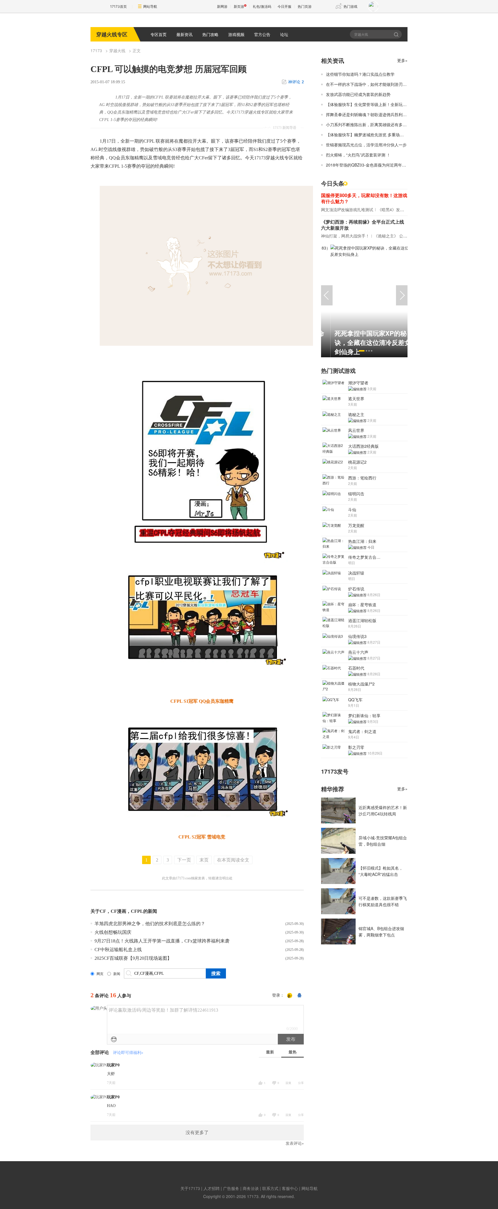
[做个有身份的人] (289, 995)
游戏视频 (236, 34)
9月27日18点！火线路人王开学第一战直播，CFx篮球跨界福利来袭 (162, 940)
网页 (100, 974)
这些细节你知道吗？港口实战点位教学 (360, 74)
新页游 (239, 6)
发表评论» (295, 1143)
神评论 (296, 82)
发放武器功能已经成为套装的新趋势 (358, 94)
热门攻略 (210, 34)
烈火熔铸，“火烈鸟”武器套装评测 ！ (358, 155)
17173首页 (118, 6)
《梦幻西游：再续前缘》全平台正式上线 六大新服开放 (362, 224)
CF (103, 911)
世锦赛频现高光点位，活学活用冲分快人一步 (366, 145)
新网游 (222, 6)
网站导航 (150, 6)
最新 (270, 1052)
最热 (292, 1052)
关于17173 (190, 1188)
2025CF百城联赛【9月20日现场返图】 (133, 958)
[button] (357, 351)
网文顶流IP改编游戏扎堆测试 (347, 209)
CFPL (137, 911)
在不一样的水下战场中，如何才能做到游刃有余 (368, 84)
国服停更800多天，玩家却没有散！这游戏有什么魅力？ (364, 198)
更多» (402, 60)
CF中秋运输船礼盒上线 (118, 949)
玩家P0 (113, 1065)
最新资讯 (184, 34)
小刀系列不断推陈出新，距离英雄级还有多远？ (368, 124)
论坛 (284, 34)
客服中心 (290, 1188)
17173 (96, 50)
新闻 (116, 974)
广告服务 (231, 1188)
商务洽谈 (251, 1188)
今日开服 (284, 6)
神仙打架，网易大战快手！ (345, 236)
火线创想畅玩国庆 (113, 932)
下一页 (184, 859)
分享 (301, 1083)
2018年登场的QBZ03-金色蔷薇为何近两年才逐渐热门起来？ (380, 165)
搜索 (397, 34)
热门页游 (305, 6)
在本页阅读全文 (233, 859)
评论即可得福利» (128, 1053)
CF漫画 (118, 911)
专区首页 (158, 34)
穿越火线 (117, 50)
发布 (290, 1039)
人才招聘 (211, 1188)
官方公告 (262, 34)
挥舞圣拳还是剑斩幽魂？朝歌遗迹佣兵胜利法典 (368, 114)
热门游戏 (350, 6)
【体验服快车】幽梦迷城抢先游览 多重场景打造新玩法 (375, 134)
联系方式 (270, 1188)
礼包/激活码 (262, 6)
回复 (288, 1083)
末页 (204, 859)
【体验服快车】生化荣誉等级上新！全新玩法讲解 (370, 104)
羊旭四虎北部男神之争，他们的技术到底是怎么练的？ (150, 923)
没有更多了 (197, 1132)
